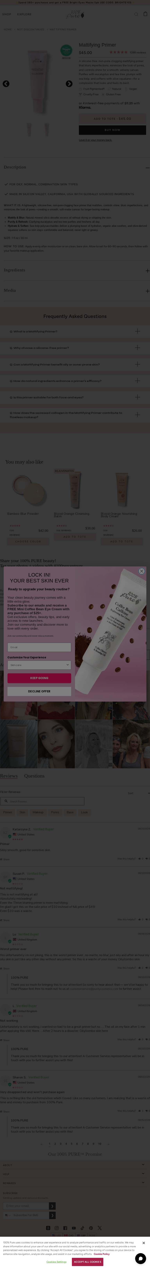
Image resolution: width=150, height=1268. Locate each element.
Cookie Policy (102, 1254)
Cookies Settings (56, 1261)
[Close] (143, 1243)
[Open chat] (140, 1258)
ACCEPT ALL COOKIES (87, 1261)
